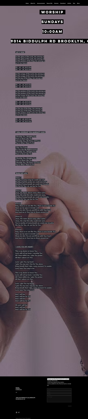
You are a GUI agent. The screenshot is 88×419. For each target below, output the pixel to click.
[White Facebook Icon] (19, 412)
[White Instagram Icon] (16, 412)
